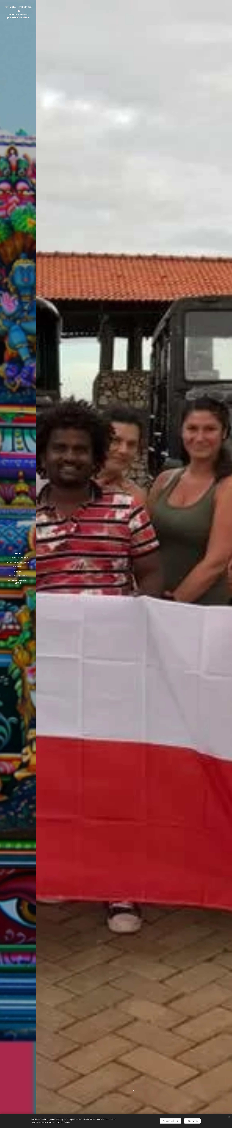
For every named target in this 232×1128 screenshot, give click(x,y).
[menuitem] (18, 553)
